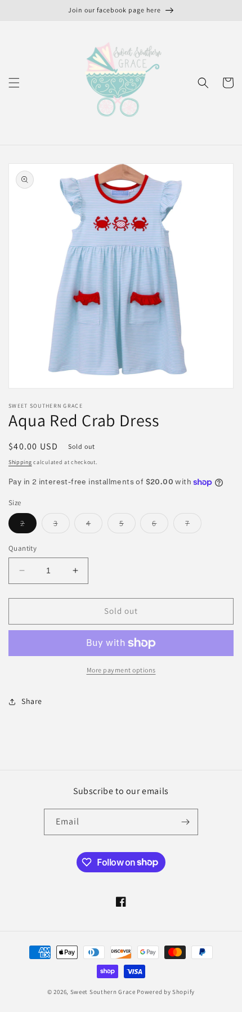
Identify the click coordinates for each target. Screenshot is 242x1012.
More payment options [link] (121, 670)
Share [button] (31, 701)
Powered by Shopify (166, 992)
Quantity (22, 548)
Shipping (20, 462)
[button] (14, 82)
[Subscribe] (185, 822)
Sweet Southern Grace (103, 992)
